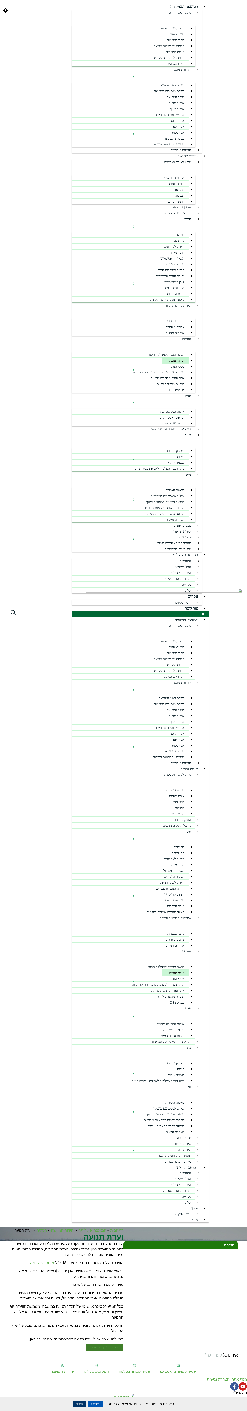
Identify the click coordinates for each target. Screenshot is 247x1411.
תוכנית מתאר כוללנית (169, 385)
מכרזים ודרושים (174, 178)
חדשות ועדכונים (180, 150)
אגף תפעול (177, 126)
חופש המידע (176, 201)
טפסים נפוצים (182, 525)
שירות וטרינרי (182, 531)
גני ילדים (178, 235)
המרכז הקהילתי (181, 573)
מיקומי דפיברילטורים (177, 549)
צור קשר (191, 608)
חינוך (187, 219)
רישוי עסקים (183, 602)
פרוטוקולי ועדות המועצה (168, 58)
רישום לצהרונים (173, 247)
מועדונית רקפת (174, 288)
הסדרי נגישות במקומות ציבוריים (164, 508)
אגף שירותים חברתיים (170, 115)
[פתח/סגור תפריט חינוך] (133, 224)
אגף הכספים (176, 103)
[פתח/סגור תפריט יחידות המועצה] (133, 74)
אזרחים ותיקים (175, 333)
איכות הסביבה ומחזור (170, 411)
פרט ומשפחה (175, 321)
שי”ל (188, 590)
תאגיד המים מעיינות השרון (172, 544)
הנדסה (42, 1230)
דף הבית (117, 1230)
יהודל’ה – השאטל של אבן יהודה (170, 429)
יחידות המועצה (181, 69)
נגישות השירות (174, 490)
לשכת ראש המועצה (171, 85)
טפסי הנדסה (176, 366)
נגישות (187, 474)
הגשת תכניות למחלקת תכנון (166, 354)
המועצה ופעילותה (184, 6)
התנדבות (185, 561)
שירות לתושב (187, 156)
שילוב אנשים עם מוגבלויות (167, 496)
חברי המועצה (175, 40)
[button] (140, 614)
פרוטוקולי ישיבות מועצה (169, 46)
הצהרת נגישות (175, 519)
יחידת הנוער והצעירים (170, 276)
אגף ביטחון (177, 132)
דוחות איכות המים (171, 424)
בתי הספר (178, 240)
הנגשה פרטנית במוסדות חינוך (165, 502)
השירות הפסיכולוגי (172, 258)
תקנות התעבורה (42, 1263)
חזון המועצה (176, 34)
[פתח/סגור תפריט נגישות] (133, 479)
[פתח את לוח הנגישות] (5, 10)
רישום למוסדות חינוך (171, 270)
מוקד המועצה (175, 97)
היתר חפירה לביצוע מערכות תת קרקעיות (158, 372)
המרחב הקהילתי (185, 555)
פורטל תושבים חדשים (177, 213)
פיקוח (180, 457)
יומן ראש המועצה (173, 64)
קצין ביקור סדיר (174, 282)
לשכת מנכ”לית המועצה (169, 91)
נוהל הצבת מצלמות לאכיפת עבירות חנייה (158, 468)
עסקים (193, 596)
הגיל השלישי (183, 567)
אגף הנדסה (177, 121)
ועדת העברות (175, 294)
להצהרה (95, 1403)
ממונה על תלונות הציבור (168, 144)
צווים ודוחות (176, 184)
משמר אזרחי (176, 462)
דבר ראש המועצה (172, 28)
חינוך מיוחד (177, 252)
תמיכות (179, 195)
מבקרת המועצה (174, 138)
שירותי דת (183, 538)
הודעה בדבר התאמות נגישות (165, 513)
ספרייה (186, 584)
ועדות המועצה (175, 52)
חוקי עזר (178, 189)
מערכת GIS (176, 390)
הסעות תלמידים (174, 264)
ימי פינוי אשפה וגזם (172, 417)
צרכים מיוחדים (174, 327)
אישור (79, 1403)
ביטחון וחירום (175, 451)
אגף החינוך (177, 109)
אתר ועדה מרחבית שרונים (166, 379)
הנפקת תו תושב (181, 207)
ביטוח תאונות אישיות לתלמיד (165, 299)
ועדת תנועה (176, 360)
